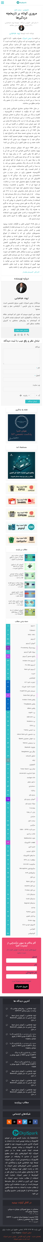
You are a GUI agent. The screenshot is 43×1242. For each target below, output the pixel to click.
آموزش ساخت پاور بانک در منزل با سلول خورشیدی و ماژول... (16, 557)
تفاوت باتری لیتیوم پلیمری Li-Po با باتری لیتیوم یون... (16, 594)
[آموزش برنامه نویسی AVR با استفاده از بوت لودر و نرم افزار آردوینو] (29, 575)
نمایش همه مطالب (21, 330)
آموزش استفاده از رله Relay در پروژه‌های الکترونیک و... (16, 612)
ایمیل (37, 375)
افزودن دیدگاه (25, 23)
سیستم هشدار (27, 272)
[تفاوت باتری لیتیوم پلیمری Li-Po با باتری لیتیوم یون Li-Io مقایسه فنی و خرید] (29, 594)
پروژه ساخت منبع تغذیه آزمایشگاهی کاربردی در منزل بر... (15, 585)
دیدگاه (37, 347)
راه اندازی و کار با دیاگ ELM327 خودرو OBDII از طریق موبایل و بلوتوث (23, 1036)
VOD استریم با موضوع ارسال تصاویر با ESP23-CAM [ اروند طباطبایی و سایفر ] (22, 1218)
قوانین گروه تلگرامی (24, 1236)
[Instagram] (30, 1122)
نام (38, 368)
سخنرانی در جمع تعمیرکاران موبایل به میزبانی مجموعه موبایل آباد (23, 1210)
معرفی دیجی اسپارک (9, 1236)
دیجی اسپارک (27, 38)
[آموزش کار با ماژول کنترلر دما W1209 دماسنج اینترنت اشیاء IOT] (29, 566)
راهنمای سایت (36, 1236)
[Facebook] (35, 1122)
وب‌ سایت (36, 385)
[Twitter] (24, 1122)
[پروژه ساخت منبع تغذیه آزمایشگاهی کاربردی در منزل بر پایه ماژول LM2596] (29, 584)
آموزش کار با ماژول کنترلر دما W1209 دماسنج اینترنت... (17, 566)
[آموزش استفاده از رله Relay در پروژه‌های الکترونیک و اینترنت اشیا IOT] (29, 612)
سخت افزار (17, 10)
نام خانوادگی (31, 973)
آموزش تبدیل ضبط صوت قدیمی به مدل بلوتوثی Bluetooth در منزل (23, 1017)
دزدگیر (36, 272)
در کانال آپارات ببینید (21, 1202)
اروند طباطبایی (10, 23)
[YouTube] (19, 1122)
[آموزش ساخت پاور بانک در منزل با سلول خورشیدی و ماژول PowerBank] (29, 557)
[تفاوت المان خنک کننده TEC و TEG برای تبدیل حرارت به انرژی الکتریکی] (29, 603)
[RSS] (9, 1122)
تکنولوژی (26, 10)
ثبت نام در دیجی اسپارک (22, 1239)
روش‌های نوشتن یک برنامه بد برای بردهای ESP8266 (23, 1009)
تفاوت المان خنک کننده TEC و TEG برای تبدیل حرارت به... (16, 603)
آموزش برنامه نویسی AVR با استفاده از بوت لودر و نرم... (16, 575)
